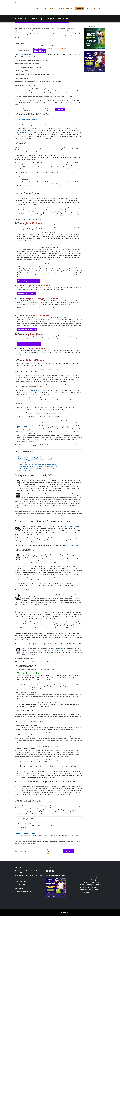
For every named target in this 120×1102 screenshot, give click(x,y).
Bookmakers (79, 8)
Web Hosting (38, 8)
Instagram (53, 871)
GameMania (20, 431)
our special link (26, 397)
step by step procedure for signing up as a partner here (44, 413)
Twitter (50, 871)
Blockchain (53, 8)
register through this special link (30, 132)
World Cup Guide (90, 8)
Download (26, 110)
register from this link (49, 166)
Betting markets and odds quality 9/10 (29, 457)
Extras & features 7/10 (24, 462)
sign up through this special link (40, 390)
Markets (61, 8)
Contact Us (101, 8)
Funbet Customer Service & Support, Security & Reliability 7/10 (37, 468)
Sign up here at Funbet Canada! (25, 833)
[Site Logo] (21, 7)
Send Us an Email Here (21, 884)
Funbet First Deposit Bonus (23, 54)
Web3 (45, 8)
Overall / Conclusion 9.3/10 (26, 470)
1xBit (18, 435)
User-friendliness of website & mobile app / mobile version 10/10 (37, 466)
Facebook (47, 871)
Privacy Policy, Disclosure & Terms (24, 891)
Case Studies (69, 8)
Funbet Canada (22, 426)
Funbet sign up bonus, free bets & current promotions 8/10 (36, 459)
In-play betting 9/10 (24, 460)
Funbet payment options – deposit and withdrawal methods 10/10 (38, 464)
